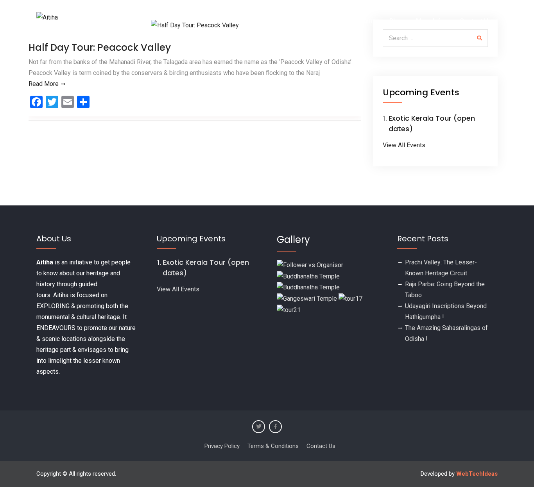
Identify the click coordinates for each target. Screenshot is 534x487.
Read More (44, 83)
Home (247, 21)
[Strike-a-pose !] (310, 264)
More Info (430, 21)
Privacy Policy (222, 446)
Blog (396, 21)
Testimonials (322, 21)
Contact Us (476, 21)
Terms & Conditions (273, 446)
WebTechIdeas (477, 473)
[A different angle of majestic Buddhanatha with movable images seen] (308, 287)
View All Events (404, 145)
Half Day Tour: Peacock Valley (100, 47)
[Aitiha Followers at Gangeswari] (307, 298)
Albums (365, 21)
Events (279, 21)
